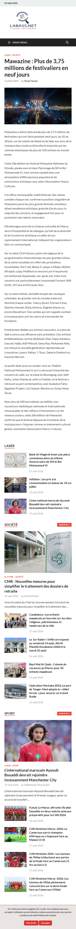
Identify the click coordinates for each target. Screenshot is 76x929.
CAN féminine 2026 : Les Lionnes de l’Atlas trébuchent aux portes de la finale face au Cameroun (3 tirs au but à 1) (49, 859)
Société (16, 55)
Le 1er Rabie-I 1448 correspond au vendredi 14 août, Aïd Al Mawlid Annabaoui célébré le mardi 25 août (49, 645)
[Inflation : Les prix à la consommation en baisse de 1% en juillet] (15, 479)
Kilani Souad (30, 81)
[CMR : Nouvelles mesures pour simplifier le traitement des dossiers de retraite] (38, 533)
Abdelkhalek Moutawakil (36, 784)
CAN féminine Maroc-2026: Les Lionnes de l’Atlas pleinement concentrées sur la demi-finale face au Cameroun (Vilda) (49, 884)
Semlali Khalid (31, 596)
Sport (15, 765)
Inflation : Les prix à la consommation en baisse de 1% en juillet (50, 482)
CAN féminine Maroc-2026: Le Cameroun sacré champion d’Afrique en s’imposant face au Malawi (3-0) (48, 834)
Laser (7, 55)
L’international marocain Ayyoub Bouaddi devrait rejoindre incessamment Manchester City (49, 504)
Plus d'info (31, 923)
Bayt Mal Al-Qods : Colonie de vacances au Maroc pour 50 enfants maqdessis (47, 667)
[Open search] (67, 42)
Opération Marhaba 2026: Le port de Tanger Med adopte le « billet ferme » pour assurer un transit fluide (50, 691)
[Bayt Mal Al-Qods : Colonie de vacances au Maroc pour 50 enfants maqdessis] (15, 664)
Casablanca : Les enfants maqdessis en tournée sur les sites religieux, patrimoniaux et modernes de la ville (50, 620)
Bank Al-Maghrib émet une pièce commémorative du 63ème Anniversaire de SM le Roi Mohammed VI (49, 460)
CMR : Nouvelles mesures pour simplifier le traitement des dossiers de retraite (36, 586)
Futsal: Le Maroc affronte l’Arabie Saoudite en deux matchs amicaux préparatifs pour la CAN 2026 (50, 811)
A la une (8, 577)
